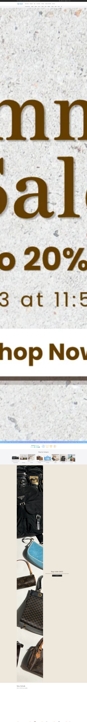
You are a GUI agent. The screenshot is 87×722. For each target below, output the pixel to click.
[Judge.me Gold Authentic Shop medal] (47, 446)
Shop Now (57, 575)
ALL (61, 6)
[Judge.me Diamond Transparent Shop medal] (43, 446)
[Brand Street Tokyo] (20, 4)
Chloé (59, 6)
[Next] (45, 440)
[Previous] (42, 440)
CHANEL (32, 6)
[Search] (60, 1)
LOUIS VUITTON (27, 6)
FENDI (55, 6)
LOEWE (52, 6)
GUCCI (39, 6)
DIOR (45, 6)
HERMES (49, 6)
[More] (43, 224)
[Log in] (66, 1)
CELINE (42, 6)
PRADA (36, 6)
